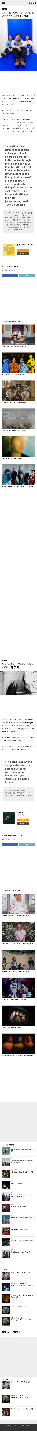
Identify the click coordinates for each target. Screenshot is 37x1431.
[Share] (10, 275)
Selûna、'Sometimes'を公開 (11, 1028)
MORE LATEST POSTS (10, 1332)
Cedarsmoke (16, 99)
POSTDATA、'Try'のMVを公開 (12, 459)
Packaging (29, 723)
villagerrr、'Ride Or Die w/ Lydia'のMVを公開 (17, 944)
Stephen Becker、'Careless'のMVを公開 (15, 916)
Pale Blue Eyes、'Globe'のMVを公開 (14, 403)
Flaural (4, 723)
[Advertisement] (18, 297)
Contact (16, 1425)
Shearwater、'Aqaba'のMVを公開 (13, 431)
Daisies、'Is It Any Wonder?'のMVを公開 (15, 972)
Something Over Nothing (25, 244)
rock (16, 267)
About (9, 1425)
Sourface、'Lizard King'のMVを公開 (14, 1000)
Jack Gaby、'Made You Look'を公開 (14, 347)
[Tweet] (27, 275)
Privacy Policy (25, 1425)
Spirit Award (28, 720)
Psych (14, 836)
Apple (23, 253)
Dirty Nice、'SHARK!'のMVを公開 (13, 375)
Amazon (23, 250)
